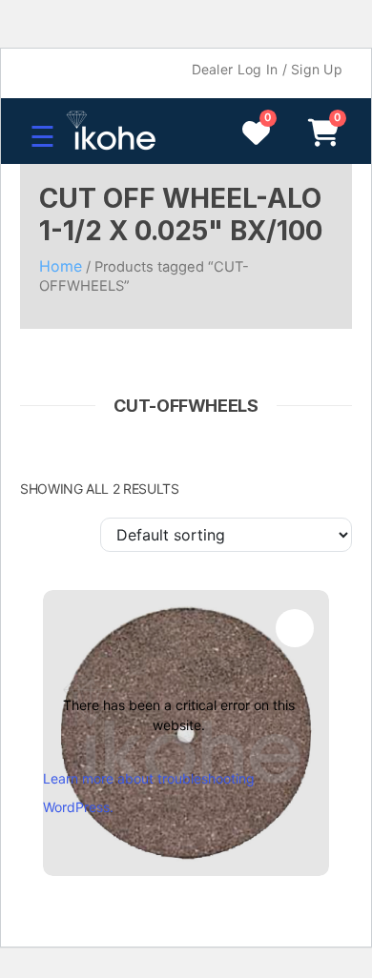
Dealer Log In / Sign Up (267, 69)
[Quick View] (295, 628)
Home (60, 265)
